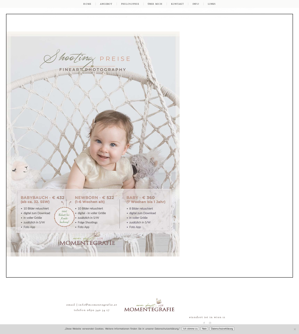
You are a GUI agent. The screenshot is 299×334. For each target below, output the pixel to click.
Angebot (106, 3)
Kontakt (177, 3)
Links (212, 3)
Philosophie (130, 3)
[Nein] (294, 329)
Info (196, 3)
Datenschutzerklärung (222, 328)
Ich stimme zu (190, 328)
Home (87, 3)
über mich (155, 3)
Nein (204, 328)
